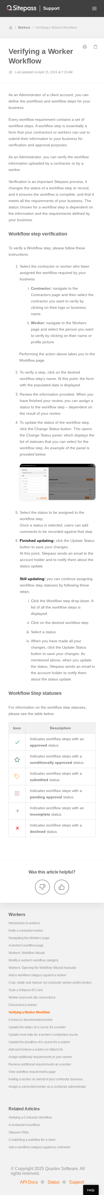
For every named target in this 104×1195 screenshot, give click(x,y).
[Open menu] (94, 8)
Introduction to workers (24, 923)
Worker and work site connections (32, 997)
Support (51, 8)
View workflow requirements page (32, 1072)
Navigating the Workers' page (29, 938)
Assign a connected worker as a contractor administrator (47, 1087)
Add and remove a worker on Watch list (36, 1049)
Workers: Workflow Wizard (27, 953)
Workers (24, 27)
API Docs (29, 1182)
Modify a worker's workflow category (33, 960)
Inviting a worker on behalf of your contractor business (46, 1079)
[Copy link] (95, 46)
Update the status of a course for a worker (37, 1027)
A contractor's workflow (24, 1125)
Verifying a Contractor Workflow (30, 1117)
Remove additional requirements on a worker (40, 1064)
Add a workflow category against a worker (37, 975)
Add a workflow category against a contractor (39, 1147)
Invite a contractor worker (26, 930)
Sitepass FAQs (19, 1132)
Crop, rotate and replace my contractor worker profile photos (50, 982)
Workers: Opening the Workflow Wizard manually (42, 968)
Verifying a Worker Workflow (56, 27)
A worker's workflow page (26, 945)
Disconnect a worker (23, 1005)
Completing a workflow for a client (32, 1140)
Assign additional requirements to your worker (40, 1057)
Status (53, 1182)
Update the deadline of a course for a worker (39, 1042)
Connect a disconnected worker (31, 1020)
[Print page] (85, 46)
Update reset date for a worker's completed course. (44, 1034)
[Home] (21, 8)
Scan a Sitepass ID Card (25, 990)
